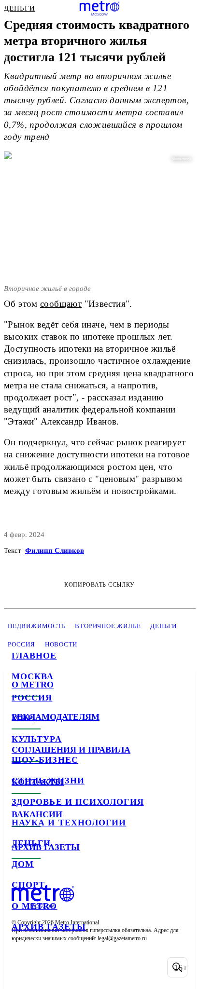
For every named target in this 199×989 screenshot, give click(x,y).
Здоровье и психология (78, 802)
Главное (34, 655)
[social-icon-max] (96, 967)
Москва (33, 676)
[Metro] (100, 8)
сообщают (61, 304)
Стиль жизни (48, 780)
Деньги (31, 843)
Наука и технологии (69, 822)
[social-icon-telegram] (46, 967)
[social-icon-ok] (71, 967)
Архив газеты (49, 927)
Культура (37, 739)
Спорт (28, 885)
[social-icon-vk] (21, 967)
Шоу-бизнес (45, 760)
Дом (23, 864)
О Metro (34, 906)
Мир (22, 718)
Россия (32, 697)
